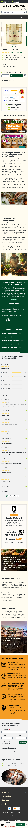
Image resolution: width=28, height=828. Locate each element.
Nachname (18, 735)
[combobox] (12, 12)
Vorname (3, 735)
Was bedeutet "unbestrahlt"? (9, 344)
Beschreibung (7, 115)
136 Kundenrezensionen (16, 52)
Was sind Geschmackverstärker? (10, 333)
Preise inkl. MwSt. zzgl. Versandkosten (9, 68)
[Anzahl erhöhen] (8, 75)
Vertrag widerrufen (14, 815)
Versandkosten (23, 819)
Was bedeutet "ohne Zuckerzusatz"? (11, 340)
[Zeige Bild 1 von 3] (12, 46)
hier (22, 543)
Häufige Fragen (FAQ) (8, 812)
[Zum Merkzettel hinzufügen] (25, 75)
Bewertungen (21, 115)
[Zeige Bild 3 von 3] (15, 46)
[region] (14, 34)
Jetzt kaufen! (20, 824)
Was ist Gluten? (6, 337)
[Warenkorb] (25, 9)
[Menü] (3, 9)
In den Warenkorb (16, 76)
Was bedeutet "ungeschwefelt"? (10, 347)
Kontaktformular (19, 812)
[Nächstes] (25, 34)
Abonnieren (23, 742)
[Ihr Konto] (21, 9)
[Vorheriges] (2, 34)
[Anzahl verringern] (2, 75)
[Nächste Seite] (16, 496)
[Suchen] (25, 12)
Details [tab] (17, 303)
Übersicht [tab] (11, 303)
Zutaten (14, 115)
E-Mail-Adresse (5, 729)
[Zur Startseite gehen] (14, 5)
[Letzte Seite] (18, 496)
